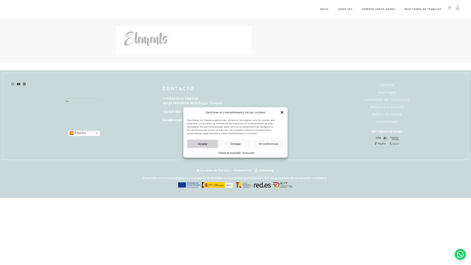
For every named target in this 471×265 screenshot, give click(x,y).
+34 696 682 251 (175, 111)
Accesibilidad (386, 122)
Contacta (387, 85)
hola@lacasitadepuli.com (182, 120)
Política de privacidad (229, 152)
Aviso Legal (248, 152)
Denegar (235, 143)
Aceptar (202, 143)
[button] (282, 112)
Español (80, 133)
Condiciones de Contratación (387, 100)
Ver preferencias (268, 143)
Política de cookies (386, 114)
